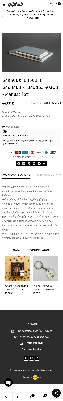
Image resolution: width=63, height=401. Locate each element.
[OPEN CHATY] (8, 382)
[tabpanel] (31, 212)
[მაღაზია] (19, 397)
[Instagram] (31, 358)
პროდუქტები (27, 11)
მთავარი (11, 11)
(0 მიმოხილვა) (52, 103)
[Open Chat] (56, 393)
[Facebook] (26, 358)
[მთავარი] (6, 397)
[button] (18, 163)
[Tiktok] (37, 358)
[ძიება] (51, 4)
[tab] (16, 175)
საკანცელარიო (46, 11)
